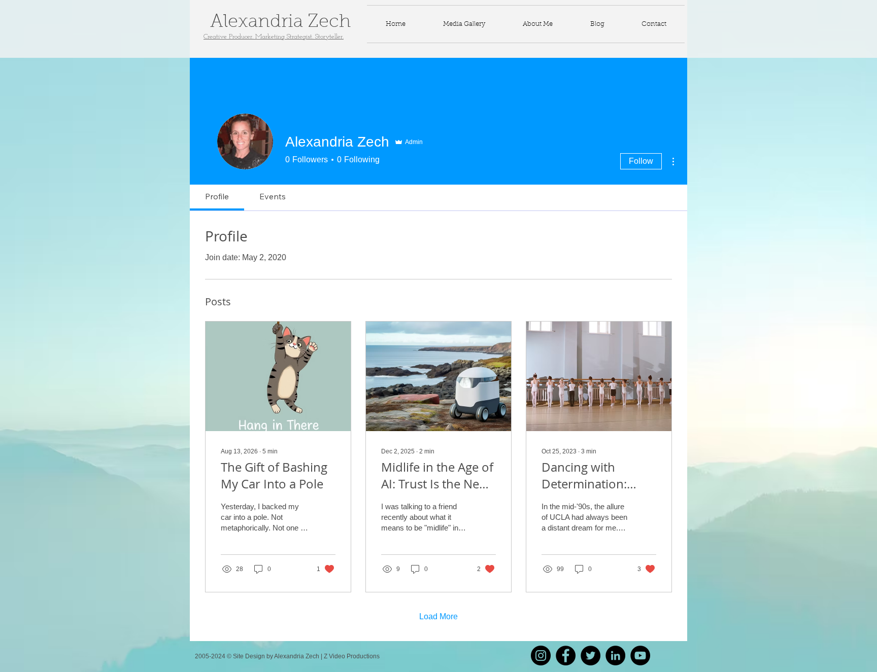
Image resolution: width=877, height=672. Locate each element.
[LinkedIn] (615, 655)
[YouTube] (640, 655)
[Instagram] (541, 655)
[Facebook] (566, 655)
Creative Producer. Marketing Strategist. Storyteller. (274, 37)
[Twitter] (590, 655)
